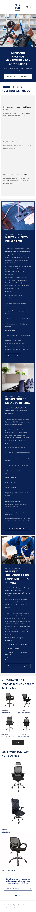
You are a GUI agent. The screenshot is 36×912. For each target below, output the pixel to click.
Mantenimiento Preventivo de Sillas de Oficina (17, 108)
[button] (4, 7)
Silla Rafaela (4, 710)
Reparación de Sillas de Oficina (14, 142)
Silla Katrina (21, 710)
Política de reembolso (11, 908)
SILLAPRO (7, 905)
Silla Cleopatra (22, 734)
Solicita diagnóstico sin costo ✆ (18, 76)
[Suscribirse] (30, 888)
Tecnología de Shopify (16, 905)
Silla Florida (4, 734)
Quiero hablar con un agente (18, 666)
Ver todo (18, 742)
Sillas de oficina (7, 870)
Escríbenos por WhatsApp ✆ (17, 528)
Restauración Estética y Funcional (15, 174)
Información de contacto (25, 908)
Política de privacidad (28, 905)
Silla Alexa (4, 829)
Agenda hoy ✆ (13, 356)
